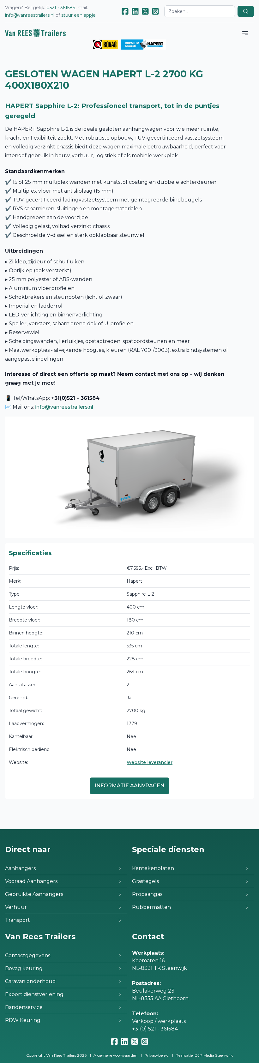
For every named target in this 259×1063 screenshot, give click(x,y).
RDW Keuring (22, 1020)
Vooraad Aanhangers (31, 881)
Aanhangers (20, 868)
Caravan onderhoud (30, 981)
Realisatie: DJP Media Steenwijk (204, 1055)
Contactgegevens (27, 955)
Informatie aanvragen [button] (129, 786)
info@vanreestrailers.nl (29, 15)
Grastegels (145, 881)
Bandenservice (24, 1007)
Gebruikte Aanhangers (34, 894)
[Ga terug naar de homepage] (35, 33)
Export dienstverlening (34, 994)
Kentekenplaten (153, 868)
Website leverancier (149, 762)
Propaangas (147, 894)
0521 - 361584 (60, 7)
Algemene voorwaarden (115, 1055)
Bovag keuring (24, 968)
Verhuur (16, 907)
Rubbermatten (151, 907)
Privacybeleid (156, 1055)
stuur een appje (78, 15)
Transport (17, 920)
